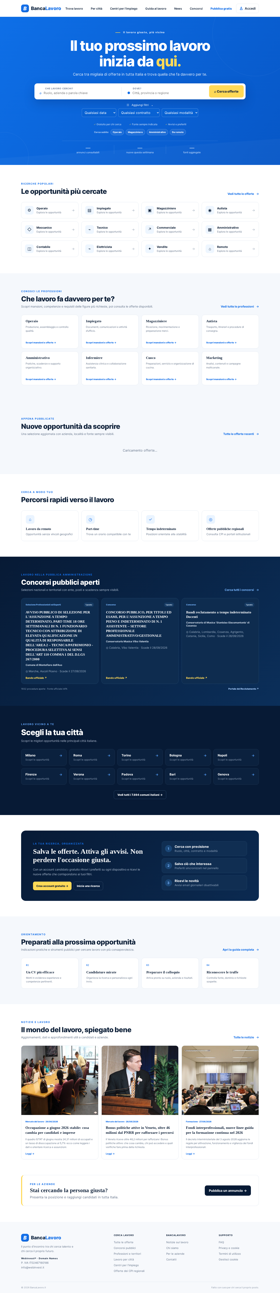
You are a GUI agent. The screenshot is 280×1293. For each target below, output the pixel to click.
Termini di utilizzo (230, 1253)
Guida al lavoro (155, 8)
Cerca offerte (226, 91)
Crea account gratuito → (52, 886)
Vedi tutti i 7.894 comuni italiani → (140, 794)
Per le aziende (175, 1253)
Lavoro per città (124, 1259)
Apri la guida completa (241, 949)
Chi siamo (172, 1248)
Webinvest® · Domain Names (39, 1258)
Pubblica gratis (221, 8)
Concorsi (196, 8)
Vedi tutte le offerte (243, 193)
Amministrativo (157, 132)
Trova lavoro (74, 8)
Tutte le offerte (123, 1242)
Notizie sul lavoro (177, 1242)
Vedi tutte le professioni (240, 306)
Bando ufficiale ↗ (36, 677)
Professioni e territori (127, 1253)
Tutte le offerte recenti (241, 434)
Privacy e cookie (229, 1248)
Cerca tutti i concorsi (242, 589)
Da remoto (178, 132)
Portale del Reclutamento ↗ (243, 688)
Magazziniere (135, 132)
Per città (96, 8)
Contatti (171, 1259)
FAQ (221, 1242)
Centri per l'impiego (124, 8)
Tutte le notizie (246, 1037)
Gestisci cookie (228, 1259)
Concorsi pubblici (125, 1248)
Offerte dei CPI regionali (129, 1271)
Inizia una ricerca (88, 886)
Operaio (117, 132)
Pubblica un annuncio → (228, 1191)
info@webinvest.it (32, 1267)
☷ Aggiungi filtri (140, 105)
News (178, 8)
